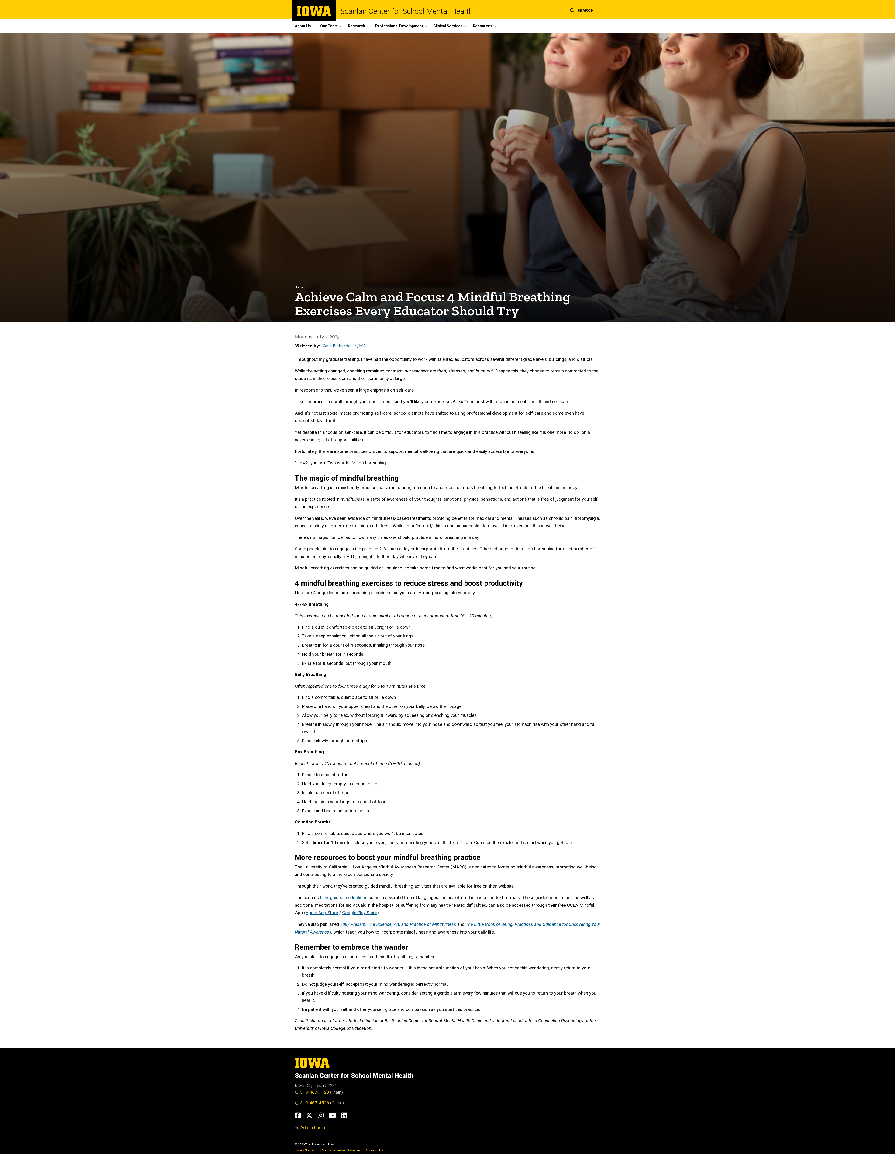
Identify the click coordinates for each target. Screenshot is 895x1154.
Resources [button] (482, 26)
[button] (581, 10)
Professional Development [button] (399, 26)
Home (299, 287)
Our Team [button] (329, 26)
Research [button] (356, 26)
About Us (303, 26)
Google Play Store (359, 912)
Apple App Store (322, 912)
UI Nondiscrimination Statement (340, 1150)
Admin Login (312, 1127)
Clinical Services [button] (448, 26)
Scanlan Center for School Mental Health (407, 11)
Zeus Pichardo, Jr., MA (344, 345)
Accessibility (374, 1150)
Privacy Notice (304, 1150)
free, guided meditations (343, 897)
